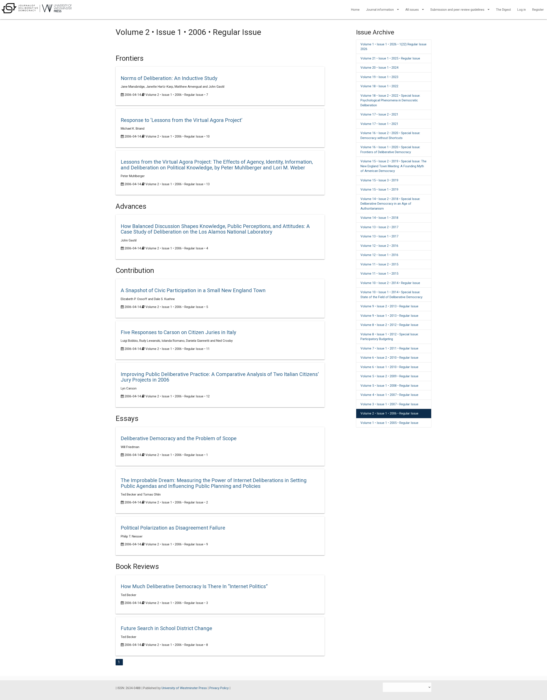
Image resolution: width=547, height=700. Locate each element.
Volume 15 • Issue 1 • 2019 (379, 189)
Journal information (380, 10)
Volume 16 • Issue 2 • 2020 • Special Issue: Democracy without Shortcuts (390, 135)
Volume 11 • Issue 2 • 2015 (379, 264)
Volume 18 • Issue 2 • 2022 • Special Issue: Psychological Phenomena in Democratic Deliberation (390, 100)
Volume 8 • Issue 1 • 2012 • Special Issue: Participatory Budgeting (389, 336)
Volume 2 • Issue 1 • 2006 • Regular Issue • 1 (177, 455)
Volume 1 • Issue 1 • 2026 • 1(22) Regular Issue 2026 (393, 46)
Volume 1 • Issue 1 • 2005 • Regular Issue (389, 423)
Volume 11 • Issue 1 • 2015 (379, 273)
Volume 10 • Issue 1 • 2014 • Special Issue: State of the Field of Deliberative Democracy (391, 294)
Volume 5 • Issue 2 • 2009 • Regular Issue (389, 376)
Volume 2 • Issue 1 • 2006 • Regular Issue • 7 (177, 95)
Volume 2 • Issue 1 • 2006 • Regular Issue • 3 (177, 603)
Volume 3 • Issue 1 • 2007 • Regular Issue (389, 404)
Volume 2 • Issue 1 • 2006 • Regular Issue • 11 (178, 349)
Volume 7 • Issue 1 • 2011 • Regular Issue (389, 348)
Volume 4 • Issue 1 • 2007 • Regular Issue (389, 395)
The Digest (503, 10)
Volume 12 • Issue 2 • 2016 (379, 246)
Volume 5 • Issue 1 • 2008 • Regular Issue (389, 386)
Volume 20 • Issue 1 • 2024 (379, 68)
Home (355, 10)
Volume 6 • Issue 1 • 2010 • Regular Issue (389, 367)
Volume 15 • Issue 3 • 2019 (379, 180)
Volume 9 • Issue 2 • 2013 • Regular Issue (389, 306)
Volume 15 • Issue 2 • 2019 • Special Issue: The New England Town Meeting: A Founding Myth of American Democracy (393, 166)
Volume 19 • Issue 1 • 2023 (379, 77)
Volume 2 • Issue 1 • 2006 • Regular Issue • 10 (178, 136)
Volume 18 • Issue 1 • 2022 (379, 86)
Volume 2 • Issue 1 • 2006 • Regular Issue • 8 (177, 645)
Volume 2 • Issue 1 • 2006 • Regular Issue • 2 (177, 502)
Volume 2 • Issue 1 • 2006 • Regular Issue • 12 (178, 396)
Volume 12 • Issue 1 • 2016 (379, 255)
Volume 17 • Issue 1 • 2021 (379, 124)
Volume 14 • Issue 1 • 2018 (379, 218)
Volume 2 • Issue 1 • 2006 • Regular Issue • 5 (177, 307)
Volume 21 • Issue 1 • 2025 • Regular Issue (390, 58)
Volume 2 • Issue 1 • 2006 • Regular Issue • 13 (178, 184)
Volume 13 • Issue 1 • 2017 (379, 236)
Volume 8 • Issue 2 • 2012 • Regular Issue (389, 325)
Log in (521, 10)
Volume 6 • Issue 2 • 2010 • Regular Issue (389, 358)
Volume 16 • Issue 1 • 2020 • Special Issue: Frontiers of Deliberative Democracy (390, 149)
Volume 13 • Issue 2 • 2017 (379, 227)
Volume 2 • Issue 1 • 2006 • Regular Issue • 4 (177, 248)
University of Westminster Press (185, 688)
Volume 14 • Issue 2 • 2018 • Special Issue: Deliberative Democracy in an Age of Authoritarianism (390, 203)
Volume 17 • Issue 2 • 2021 (379, 114)
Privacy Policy (219, 688)
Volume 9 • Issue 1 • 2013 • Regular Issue (389, 316)
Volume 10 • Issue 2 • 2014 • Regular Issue (390, 283)
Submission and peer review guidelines (457, 10)
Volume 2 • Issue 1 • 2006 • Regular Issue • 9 (177, 544)
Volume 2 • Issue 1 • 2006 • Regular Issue (389, 413)
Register (538, 10)
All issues (412, 10)
